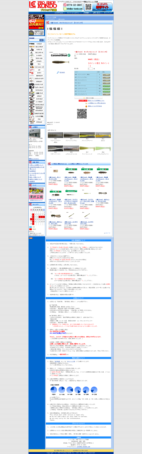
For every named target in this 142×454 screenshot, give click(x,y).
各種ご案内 (36, 162)
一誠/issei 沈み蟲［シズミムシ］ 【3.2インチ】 (55, 201)
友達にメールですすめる (95, 106)
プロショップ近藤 (51, 17)
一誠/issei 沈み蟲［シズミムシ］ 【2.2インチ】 (86, 178)
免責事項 (32, 181)
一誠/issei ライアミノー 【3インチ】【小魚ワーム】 (87, 201)
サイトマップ (108, 13)
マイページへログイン (73, 13)
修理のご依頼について (36, 179)
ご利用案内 (86, 13)
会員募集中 (33, 171)
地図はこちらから (34, 158)
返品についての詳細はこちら (96, 100)
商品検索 (31, 38)
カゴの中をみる (59, 13)
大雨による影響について (36, 165)
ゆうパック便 (71, 361)
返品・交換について (35, 177)
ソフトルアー (51, 19)
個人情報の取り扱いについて (62, 450)
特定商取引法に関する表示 (80, 450)
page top (107, 232)
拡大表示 (62, 72)
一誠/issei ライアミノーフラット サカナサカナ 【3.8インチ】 (71, 201)
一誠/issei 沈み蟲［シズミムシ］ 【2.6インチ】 (102, 178)
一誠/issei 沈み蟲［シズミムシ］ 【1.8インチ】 (70, 178)
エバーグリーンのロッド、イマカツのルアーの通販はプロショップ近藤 (78, 1)
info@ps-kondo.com (83, 446)
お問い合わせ (96, 13)
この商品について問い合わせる (97, 103)
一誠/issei (61, 19)
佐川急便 (57, 361)
